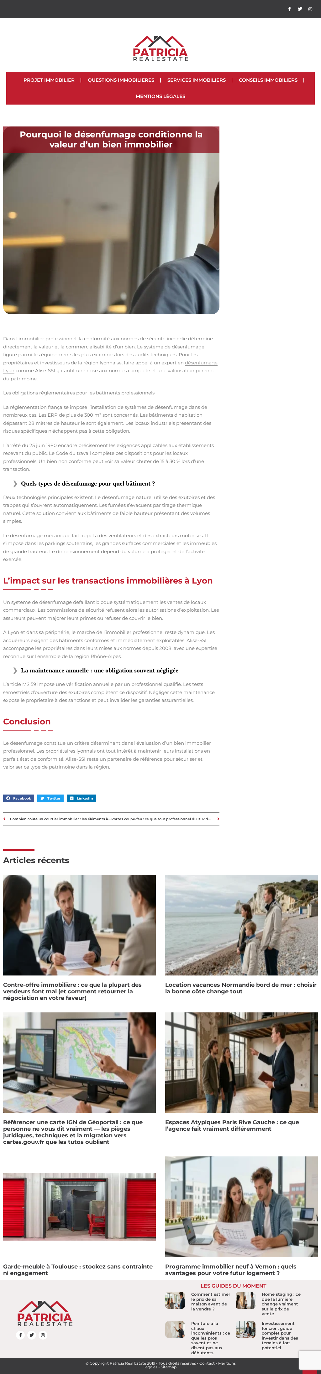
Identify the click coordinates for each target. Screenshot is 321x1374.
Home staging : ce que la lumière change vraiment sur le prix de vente (281, 1304)
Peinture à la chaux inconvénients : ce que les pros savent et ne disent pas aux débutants (210, 1338)
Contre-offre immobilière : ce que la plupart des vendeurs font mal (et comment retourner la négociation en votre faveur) (72, 991)
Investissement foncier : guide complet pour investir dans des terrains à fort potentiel (280, 1335)
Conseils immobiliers (268, 80)
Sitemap (168, 1367)
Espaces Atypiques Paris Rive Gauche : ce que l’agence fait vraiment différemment (232, 1125)
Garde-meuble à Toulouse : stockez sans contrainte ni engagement (78, 1270)
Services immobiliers (196, 80)
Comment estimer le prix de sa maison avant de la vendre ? (210, 1301)
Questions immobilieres (121, 80)
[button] (18, 798)
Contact (207, 1363)
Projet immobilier (49, 80)
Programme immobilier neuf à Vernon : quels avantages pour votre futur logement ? (231, 1270)
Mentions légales (160, 96)
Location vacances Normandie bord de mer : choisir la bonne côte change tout (241, 988)
